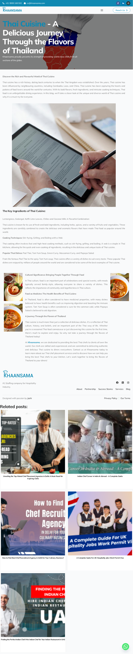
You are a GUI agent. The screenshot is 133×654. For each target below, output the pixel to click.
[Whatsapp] (125, 646)
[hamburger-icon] (102, 10)
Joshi (29, 398)
